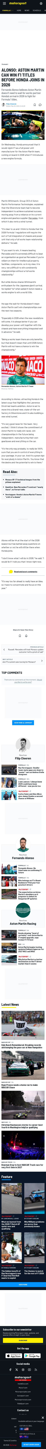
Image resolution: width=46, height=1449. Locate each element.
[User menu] (41, 3)
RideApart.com (23, 1403)
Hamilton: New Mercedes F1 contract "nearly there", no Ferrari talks (24, 488)
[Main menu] (4, 3)
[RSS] (35, 1369)
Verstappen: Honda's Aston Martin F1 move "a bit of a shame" (23, 495)
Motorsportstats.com (23, 1399)
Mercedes (33, 218)
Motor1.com (23, 1388)
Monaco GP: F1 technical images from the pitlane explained (22, 480)
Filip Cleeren (11, 104)
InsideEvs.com (23, 1384)
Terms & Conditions (11, 1440)
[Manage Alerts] (26, 635)
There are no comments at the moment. (23, 680)
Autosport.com (23, 1396)
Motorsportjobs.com (23, 1392)
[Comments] (41, 104)
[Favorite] (34, 104)
